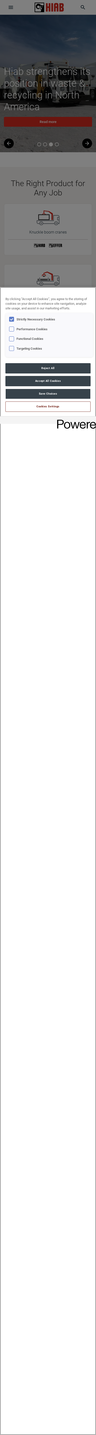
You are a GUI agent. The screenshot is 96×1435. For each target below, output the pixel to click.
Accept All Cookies (48, 381)
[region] (48, 861)
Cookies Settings (48, 406)
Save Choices (48, 393)
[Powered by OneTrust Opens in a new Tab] (75, 421)
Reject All (48, 368)
